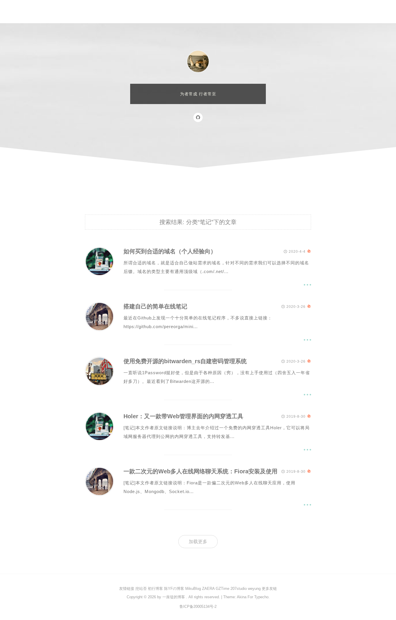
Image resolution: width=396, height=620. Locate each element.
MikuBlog (193, 588)
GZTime (222, 588)
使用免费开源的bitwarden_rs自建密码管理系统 (185, 361)
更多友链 (269, 588)
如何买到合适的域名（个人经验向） (169, 251)
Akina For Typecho (252, 597)
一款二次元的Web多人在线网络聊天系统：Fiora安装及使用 (200, 471)
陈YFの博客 (174, 588)
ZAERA (208, 588)
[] (99, 274)
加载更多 (198, 541)
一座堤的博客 (173, 597)
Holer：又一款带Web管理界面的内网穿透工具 (183, 416)
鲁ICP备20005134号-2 (198, 606)
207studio (238, 588)
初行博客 (155, 588)
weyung (254, 588)
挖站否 (141, 588)
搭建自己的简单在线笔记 (155, 306)
